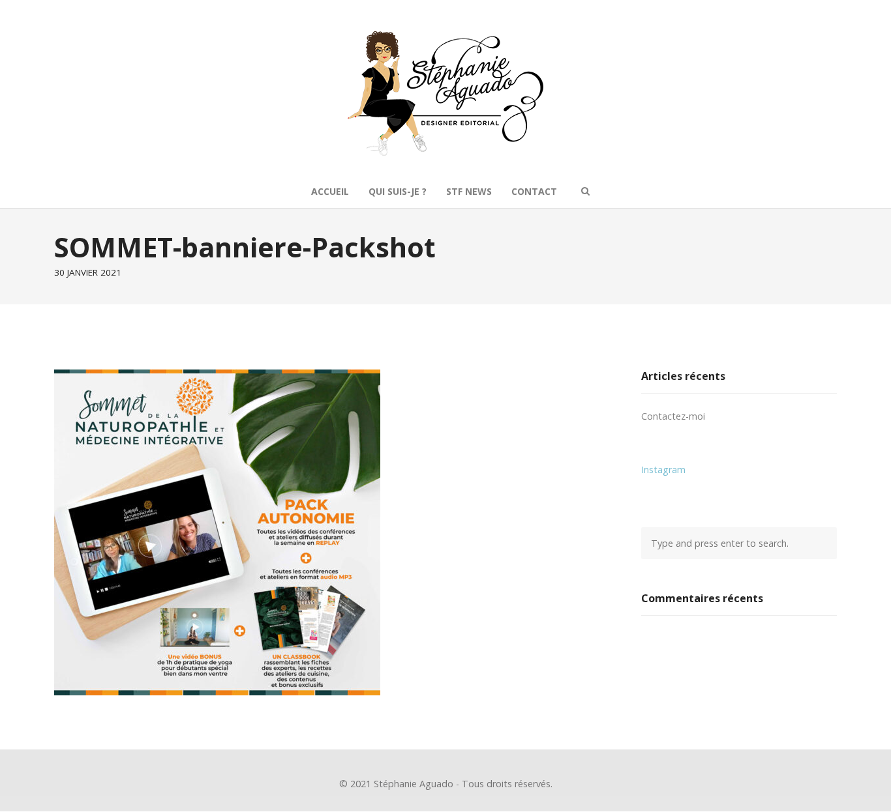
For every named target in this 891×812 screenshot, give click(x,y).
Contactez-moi (673, 416)
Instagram (663, 469)
